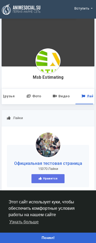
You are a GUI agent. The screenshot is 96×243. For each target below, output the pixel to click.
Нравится (50, 178)
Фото (36, 96)
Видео (64, 96)
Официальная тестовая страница (48, 163)
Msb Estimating (48, 77)
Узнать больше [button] (24, 222)
